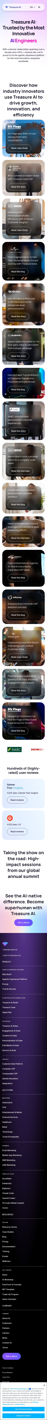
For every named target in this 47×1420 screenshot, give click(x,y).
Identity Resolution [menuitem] (10, 1078)
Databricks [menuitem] (6, 1183)
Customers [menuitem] (7, 1323)
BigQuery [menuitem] (6, 1188)
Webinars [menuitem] (6, 1261)
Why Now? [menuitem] (7, 974)
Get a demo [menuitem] (11, 1356)
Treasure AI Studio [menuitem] (10, 1002)
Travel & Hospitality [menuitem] (10, 1137)
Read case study (19, 148)
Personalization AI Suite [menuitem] (12, 1040)
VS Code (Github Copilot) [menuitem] (13, 1203)
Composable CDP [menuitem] (10, 1073)
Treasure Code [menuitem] (8, 1007)
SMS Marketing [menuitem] (8, 1160)
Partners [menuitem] (5, 1328)
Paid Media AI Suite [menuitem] (10, 1045)
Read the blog (18, 271)
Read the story (18, 187)
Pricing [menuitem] (5, 984)
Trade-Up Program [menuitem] (10, 1294)
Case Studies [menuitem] (8, 1232)
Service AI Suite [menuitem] (9, 1050)
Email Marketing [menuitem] (9, 1150)
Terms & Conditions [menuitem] (7, 1368)
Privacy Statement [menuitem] (7, 1372)
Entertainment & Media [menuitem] (12, 1112)
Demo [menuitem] (4, 1275)
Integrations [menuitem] (7, 1083)
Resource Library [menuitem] (9, 1227)
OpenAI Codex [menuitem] (8, 1198)
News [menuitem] (4, 1338)
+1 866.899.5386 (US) (9, 950)
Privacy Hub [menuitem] (5, 1381)
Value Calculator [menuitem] (9, 1299)
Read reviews (17, 800)
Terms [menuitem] (5, 1347)
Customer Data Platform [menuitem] (12, 1064)
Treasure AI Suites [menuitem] (10, 1026)
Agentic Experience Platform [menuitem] (14, 979)
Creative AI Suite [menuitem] (9, 1035)
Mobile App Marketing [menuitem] (11, 1155)
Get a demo (23, 922)
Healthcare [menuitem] (7, 1122)
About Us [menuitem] (6, 1318)
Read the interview (20, 471)
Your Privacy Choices (18, 1389)
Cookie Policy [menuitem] (6, 1377)
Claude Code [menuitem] (8, 1193)
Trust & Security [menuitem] (9, 989)
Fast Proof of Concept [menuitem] (11, 1284)
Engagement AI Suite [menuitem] (11, 1031)
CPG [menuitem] (4, 1107)
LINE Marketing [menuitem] (8, 1165)
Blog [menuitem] (4, 1237)
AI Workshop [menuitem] (7, 1279)
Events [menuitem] (5, 1256)
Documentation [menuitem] (8, 1246)
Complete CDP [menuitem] (8, 1069)
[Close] (44, 1385)
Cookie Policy (19, 1404)
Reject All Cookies (23, 1416)
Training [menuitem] (5, 1251)
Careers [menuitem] (5, 1333)
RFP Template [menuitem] (8, 1289)
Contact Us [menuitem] (7, 1343)
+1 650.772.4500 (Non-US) (11, 955)
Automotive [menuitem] (7, 1102)
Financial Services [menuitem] (10, 1117)
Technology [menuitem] (7, 1132)
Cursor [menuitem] (5, 1208)
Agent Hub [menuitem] (6, 1012)
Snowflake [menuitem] (6, 1178)
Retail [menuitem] (4, 1127)
